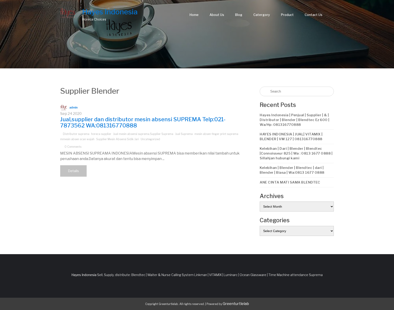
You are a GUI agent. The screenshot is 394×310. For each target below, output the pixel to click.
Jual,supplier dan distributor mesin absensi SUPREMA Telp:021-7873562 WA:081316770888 (143, 122)
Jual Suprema (184, 134)
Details (73, 171)
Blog (238, 15)
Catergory (261, 15)
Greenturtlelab (236, 304)
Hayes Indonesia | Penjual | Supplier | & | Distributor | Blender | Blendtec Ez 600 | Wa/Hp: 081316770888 (294, 120)
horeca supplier (101, 134)
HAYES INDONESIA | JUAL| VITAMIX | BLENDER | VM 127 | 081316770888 (291, 136)
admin (73, 107)
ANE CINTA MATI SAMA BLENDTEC (290, 182)
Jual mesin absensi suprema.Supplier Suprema (143, 134)
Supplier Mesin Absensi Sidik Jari (117, 139)
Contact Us (313, 15)
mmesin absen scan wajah (77, 139)
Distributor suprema (76, 134)
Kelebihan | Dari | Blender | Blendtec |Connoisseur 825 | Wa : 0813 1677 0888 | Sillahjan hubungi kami (296, 153)
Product (287, 15)
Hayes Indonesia (110, 11)
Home (194, 15)
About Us (217, 15)
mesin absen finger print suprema (216, 134)
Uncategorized (150, 139)
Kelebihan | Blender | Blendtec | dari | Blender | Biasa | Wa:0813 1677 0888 (292, 170)
